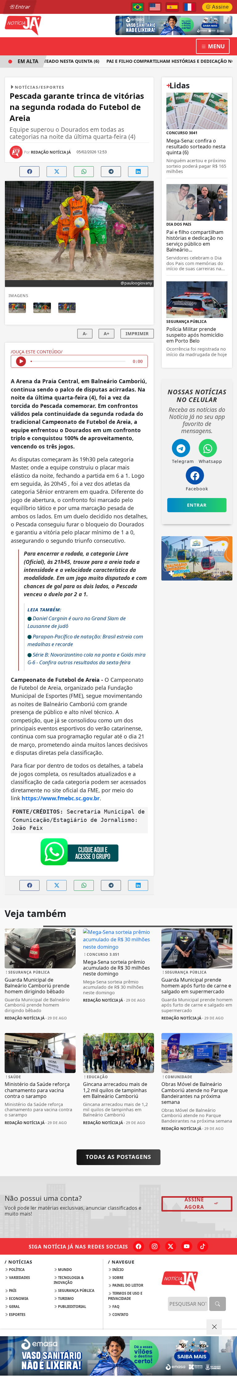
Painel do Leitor (127, 1285)
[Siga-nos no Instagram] (154, 1246)
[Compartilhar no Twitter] (57, 171)
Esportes (16, 1314)
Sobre (117, 1277)
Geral (14, 1306)
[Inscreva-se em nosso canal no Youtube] (186, 1246)
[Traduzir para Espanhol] (172, 7)
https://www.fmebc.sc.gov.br (61, 798)
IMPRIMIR (137, 333)
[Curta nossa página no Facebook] (138, 1246)
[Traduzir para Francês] (189, 7)
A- (85, 333)
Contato (119, 1314)
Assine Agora (194, 1203)
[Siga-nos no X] (170, 1246)
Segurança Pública (75, 1290)
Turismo (65, 1298)
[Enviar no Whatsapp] (84, 171)
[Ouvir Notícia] (21, 361)
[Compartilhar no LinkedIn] (138, 171)
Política (16, 1269)
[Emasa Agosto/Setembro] (173, 25)
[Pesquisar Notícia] (217, 1304)
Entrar (22, 6)
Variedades (19, 1277)
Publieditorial (71, 1306)
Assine (220, 7)
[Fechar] (214, 1327)
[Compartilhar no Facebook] (29, 171)
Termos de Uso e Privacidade (125, 1296)
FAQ (115, 1306)
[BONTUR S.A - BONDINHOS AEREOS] (196, 557)
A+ (106, 333)
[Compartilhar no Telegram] (111, 171)
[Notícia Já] (40, 25)
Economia (18, 1298)
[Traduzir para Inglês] (155, 7)
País (12, 1290)
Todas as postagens (118, 1156)
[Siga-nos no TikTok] (202, 1246)
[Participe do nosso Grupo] (79, 853)
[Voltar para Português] (137, 7)
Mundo (64, 1269)
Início (117, 1269)
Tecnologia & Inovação (69, 1280)
